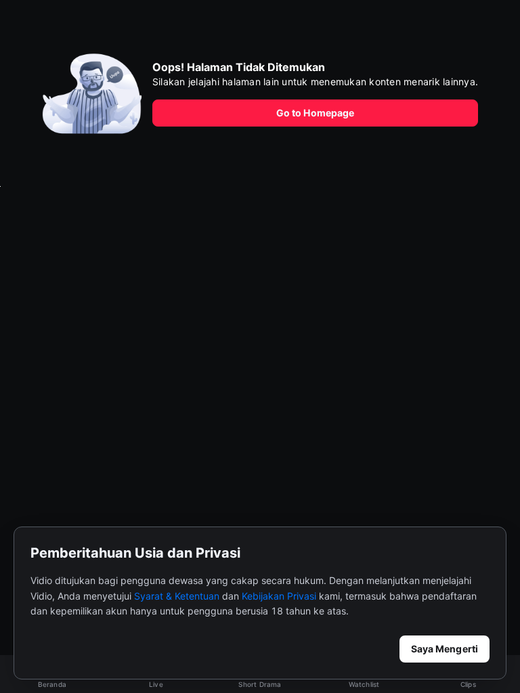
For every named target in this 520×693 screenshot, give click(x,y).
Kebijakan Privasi (279, 596)
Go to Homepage (315, 112)
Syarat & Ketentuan (176, 596)
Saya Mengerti (444, 648)
